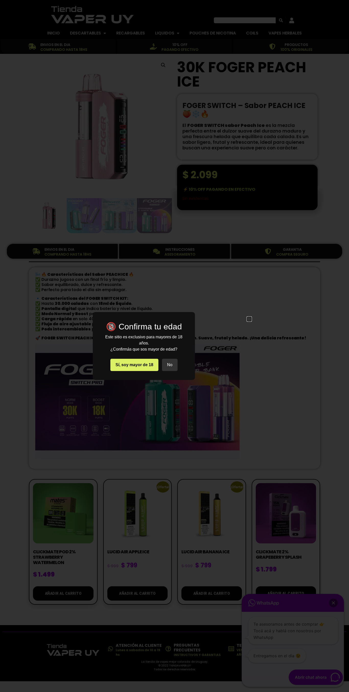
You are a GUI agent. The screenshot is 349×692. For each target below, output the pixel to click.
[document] (174, 346)
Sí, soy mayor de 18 (134, 365)
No (169, 365)
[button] (249, 319)
